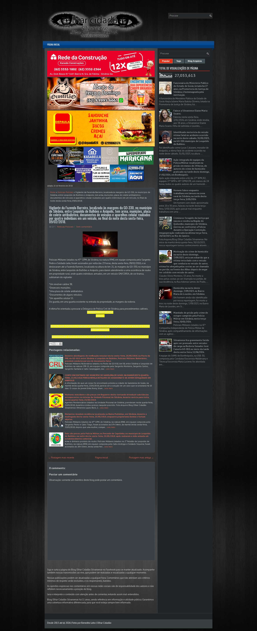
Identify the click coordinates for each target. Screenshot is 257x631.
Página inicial (53, 44)
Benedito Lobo (88, 622)
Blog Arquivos (195, 61)
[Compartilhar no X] (57, 344)
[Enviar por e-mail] (50, 344)
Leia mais (110, 368)
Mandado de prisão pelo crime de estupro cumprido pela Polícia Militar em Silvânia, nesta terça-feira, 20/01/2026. (190, 317)
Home (53, 192)
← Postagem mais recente (61, 457)
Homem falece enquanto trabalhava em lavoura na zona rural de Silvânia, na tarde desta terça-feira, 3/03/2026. (189, 195)
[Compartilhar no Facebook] (60, 344)
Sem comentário (84, 226)
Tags (178, 61)
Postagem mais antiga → (141, 457)
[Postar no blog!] (54, 344)
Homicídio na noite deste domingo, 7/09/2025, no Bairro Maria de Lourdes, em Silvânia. (189, 291)
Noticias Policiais (65, 192)
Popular (166, 61)
